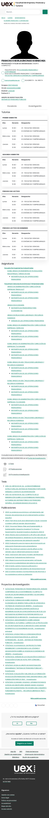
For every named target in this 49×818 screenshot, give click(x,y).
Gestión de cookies (8, 795)
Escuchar (41, 705)
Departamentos (20, 18)
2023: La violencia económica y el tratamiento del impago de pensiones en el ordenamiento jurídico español (24, 515)
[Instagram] (17, 790)
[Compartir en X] (7, 705)
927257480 (7, 782)
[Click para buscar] (38, 12)
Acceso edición (6, 809)
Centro (10, 18)
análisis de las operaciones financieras (27, 321)
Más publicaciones (38, 579)
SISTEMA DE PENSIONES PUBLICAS (13, 99)
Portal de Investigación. (37, 458)
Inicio (3, 18)
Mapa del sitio (6, 806)
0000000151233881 (13, 88)
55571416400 (13, 85)
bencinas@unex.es (12, 80)
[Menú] (45, 12)
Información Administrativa (34, 754)
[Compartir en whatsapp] (15, 705)
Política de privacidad (8, 800)
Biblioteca (15, 757)
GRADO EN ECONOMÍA (15, 305)
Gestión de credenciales (12, 754)
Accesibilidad (6, 803)
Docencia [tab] (11, 106)
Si (17, 723)
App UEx (13, 752)
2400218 (11, 91)
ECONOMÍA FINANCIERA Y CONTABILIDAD (16, 21)
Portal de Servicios (31, 752)
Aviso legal (5, 798)
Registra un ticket (24, 743)
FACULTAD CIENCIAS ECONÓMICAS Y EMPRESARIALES (24, 75)
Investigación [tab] (35, 106)
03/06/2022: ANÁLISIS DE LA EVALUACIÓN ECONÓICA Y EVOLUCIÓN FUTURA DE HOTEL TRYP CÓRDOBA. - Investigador (25, 660)
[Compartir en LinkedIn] (11, 705)
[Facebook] (13, 790)
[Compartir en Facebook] (3, 705)
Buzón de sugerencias (30, 757)
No (31, 723)
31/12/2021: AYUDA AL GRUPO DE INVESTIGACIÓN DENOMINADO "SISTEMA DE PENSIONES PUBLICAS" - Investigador (24, 668)
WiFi (20, 752)
